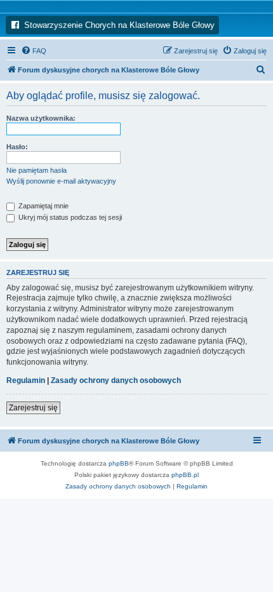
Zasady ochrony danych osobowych (116, 380)
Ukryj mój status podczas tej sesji (69, 217)
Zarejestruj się (33, 407)
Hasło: (17, 147)
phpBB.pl (185, 474)
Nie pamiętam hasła (36, 170)
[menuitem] (33, 50)
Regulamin (25, 380)
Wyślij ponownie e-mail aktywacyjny (61, 181)
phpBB (119, 463)
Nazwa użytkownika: (41, 118)
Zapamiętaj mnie (43, 206)
